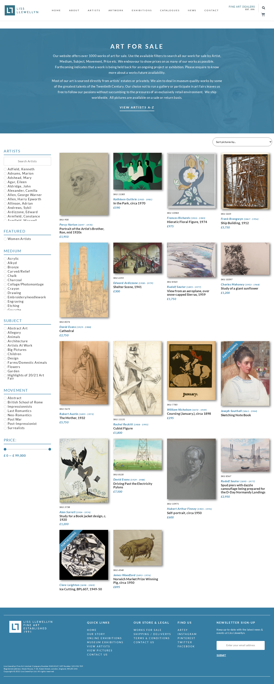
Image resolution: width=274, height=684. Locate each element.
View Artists (98, 646)
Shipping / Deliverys (152, 634)
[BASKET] (263, 14)
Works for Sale (148, 629)
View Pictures (100, 650)
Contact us (97, 654)
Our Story (96, 634)
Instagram (187, 634)
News (192, 10)
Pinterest (187, 638)
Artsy (183, 629)
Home (56, 10)
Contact (211, 10)
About (74, 10)
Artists (94, 10)
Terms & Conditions (152, 638)
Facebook (186, 646)
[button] (263, 8)
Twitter (185, 642)
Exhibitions (142, 10)
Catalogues (170, 10)
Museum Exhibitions (105, 642)
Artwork (116, 10)
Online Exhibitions (104, 638)
